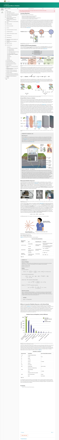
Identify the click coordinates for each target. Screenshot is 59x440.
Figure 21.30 (28, 27)
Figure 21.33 (44, 104)
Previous (22, 432)
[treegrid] (11, 45)
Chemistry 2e (7, 4)
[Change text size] (54, 9)
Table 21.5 (40, 349)
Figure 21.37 (29, 306)
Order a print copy (24, 435)
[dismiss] (54, 11)
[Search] (43, 8)
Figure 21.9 (25, 138)
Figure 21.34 (32, 141)
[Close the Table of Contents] (17, 8)
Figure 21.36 (41, 203)
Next (52, 432)
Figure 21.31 (45, 48)
